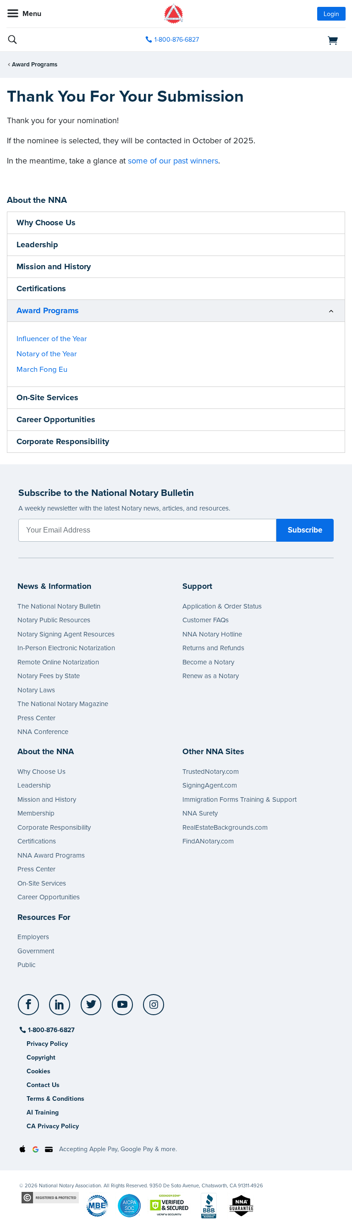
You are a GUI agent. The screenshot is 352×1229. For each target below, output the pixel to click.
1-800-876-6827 (176, 40)
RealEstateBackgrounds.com (225, 827)
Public (26, 965)
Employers (33, 937)
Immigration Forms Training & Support (239, 799)
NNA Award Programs (51, 855)
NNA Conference (42, 732)
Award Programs (34, 64)
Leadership (37, 244)
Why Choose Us (46, 223)
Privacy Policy (47, 1044)
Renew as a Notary (210, 676)
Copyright (41, 1057)
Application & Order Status (222, 606)
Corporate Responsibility (62, 441)
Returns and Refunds (213, 648)
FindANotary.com (208, 841)
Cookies (38, 1071)
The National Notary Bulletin (58, 606)
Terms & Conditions (55, 1099)
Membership (36, 813)
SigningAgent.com (209, 785)
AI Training (43, 1112)
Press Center (36, 718)
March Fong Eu (41, 369)
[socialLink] (30, 1008)
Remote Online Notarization (58, 662)
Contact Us (43, 1085)
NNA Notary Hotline (212, 634)
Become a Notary (208, 662)
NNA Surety (200, 813)
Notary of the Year (46, 354)
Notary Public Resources (53, 620)
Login (331, 14)
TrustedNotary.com (210, 771)
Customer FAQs (205, 620)
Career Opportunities (55, 419)
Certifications (41, 288)
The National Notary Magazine (62, 704)
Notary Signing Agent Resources (66, 634)
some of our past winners (173, 161)
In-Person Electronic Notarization (66, 648)
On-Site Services (47, 397)
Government (35, 951)
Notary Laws (36, 690)
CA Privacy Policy (53, 1126)
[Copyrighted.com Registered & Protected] (50, 1197)
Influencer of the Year (51, 338)
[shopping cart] (291, 40)
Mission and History (53, 266)
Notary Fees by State (48, 676)
